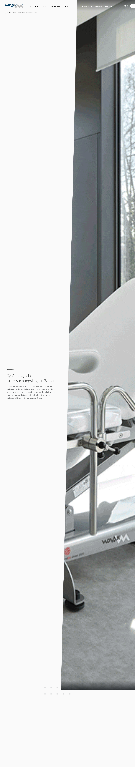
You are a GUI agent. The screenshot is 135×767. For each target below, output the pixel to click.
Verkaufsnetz (86, 6)
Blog (10, 13)
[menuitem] (32, 6)
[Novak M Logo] (14, 6)
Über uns (98, 6)
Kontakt (108, 6)
